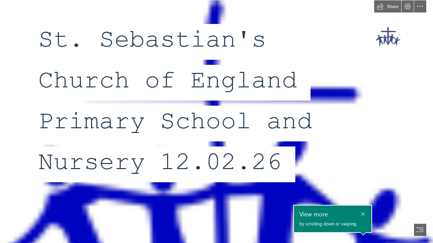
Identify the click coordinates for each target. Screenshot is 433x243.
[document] (216, 121)
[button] (387, 6)
